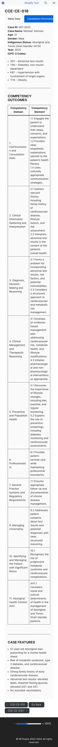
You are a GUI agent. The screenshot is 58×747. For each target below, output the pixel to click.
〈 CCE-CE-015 (15, 704)
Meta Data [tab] (14, 18)
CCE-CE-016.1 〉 (18, 710)
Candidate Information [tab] (40, 18)
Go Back (36, 704)
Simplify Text (32, 2)
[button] (46, 3)
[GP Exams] (2, 3)
